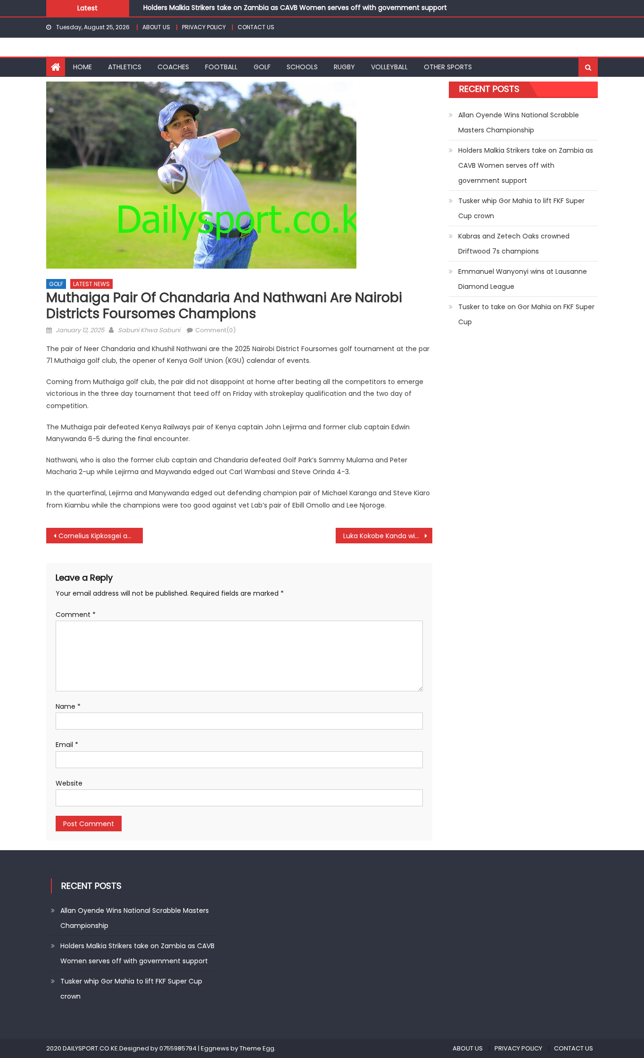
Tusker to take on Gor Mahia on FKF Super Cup (526, 314)
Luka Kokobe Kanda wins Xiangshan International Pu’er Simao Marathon (387, 536)
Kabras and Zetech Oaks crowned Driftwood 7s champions (514, 243)
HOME (82, 67)
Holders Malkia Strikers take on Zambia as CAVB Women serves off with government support (295, 6)
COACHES (173, 67)
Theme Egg (256, 1048)
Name (68, 706)
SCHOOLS (302, 67)
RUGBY (344, 67)
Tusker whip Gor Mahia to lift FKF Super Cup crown (521, 208)
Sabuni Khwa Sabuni (149, 330)
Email (67, 744)
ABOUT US (156, 27)
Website (69, 783)
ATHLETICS (124, 67)
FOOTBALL (221, 67)
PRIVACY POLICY (204, 27)
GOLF (262, 67)
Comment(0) (215, 330)
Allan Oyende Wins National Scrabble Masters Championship (518, 122)
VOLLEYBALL (389, 67)
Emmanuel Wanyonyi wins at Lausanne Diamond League (522, 279)
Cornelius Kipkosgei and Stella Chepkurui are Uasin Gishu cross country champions (100, 536)
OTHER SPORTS (448, 67)
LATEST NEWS (91, 284)
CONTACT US (256, 27)
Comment (76, 614)
